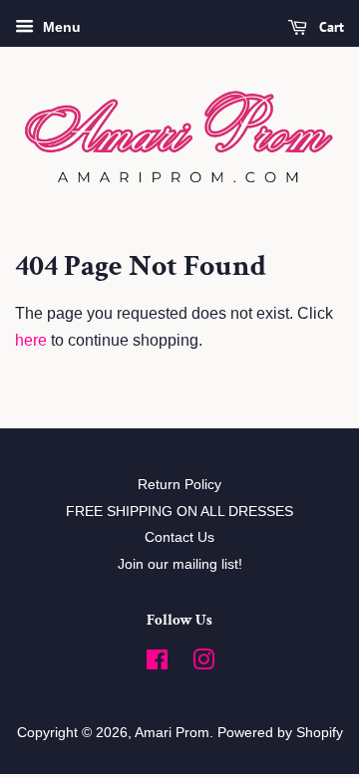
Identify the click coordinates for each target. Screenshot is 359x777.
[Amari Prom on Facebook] (157, 663)
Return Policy (179, 484)
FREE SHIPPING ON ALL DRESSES (179, 511)
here (31, 340)
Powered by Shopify (280, 732)
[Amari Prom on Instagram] (203, 663)
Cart (329, 27)
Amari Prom (172, 732)
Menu (60, 27)
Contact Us (179, 537)
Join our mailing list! (180, 564)
